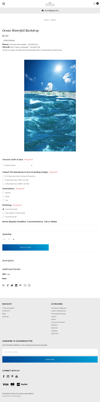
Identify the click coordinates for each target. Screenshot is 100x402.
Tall (6, 200)
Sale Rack (54, 333)
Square (8, 193)
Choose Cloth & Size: (17, 159)
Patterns (54, 325)
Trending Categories (58, 308)
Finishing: (11, 205)
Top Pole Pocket (11, 209)
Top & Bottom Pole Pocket (15, 213)
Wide (7, 196)
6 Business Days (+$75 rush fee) (16, 180)
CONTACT (6, 311)
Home (46, 20)
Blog (4, 314)
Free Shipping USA (51, 10)
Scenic (53, 20)
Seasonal (54, 328)
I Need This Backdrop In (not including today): (29, 172)
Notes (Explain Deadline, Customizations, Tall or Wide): (29, 221)
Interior (54, 317)
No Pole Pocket (11, 217)
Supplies (54, 331)
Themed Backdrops (58, 314)
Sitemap (5, 317)
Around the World (58, 322)
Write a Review (9, 40)
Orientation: (13, 188)
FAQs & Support (8, 308)
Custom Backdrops (58, 311)
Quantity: (7, 234)
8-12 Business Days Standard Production (20, 176)
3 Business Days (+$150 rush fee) (17, 184)
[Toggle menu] (3, 3)
